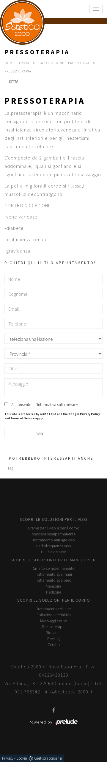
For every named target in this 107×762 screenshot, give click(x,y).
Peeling (53, 638)
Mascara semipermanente (53, 534)
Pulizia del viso (53, 552)
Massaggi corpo (53, 620)
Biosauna (54, 632)
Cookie (21, 758)
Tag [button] (10, 468)
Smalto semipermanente (53, 568)
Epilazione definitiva (54, 614)
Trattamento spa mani (53, 574)
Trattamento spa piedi (53, 580)
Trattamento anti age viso (53, 540)
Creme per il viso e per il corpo (53, 528)
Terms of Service (22, 418)
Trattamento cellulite (53, 608)
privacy (72, 404)
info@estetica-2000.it (68, 692)
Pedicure (53, 592)
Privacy (7, 758)
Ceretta (54, 644)
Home (9, 63)
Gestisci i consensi (48, 758)
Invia (38, 433)
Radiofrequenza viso (53, 546)
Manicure (53, 586)
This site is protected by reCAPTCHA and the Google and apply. (52, 416)
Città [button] (13, 81)
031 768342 (27, 692)
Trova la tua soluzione (41, 63)
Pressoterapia (81, 63)
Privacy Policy (90, 414)
